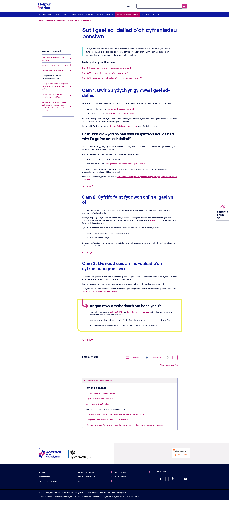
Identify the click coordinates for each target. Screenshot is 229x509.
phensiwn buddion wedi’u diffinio (121, 113)
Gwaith (156, 14)
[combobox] (159, 6)
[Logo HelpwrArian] (45, 5)
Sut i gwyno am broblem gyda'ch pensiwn (100, 291)
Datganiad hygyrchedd (82, 497)
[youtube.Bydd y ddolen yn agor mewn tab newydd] (185, 479)
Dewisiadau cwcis (132, 497)
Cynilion (145, 14)
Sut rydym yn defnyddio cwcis (113, 497)
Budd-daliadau (45, 14)
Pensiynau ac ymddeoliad (127, 14)
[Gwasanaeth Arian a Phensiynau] (50, 453)
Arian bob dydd (61, 14)
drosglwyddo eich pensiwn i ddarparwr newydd (126, 164)
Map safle (96, 497)
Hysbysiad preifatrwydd (63, 497)
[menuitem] (45, 14)
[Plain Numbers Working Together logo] (181, 453)
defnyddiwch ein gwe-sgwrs (139, 312)
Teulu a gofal (77, 14)
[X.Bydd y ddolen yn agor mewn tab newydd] (173, 479)
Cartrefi (89, 14)
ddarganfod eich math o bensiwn (124, 126)
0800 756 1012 (116, 312)
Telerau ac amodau (46, 497)
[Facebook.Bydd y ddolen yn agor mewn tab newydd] (161, 479)
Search (184, 6)
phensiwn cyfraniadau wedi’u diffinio (122, 109)
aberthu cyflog (156, 220)
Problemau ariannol (105, 14)
